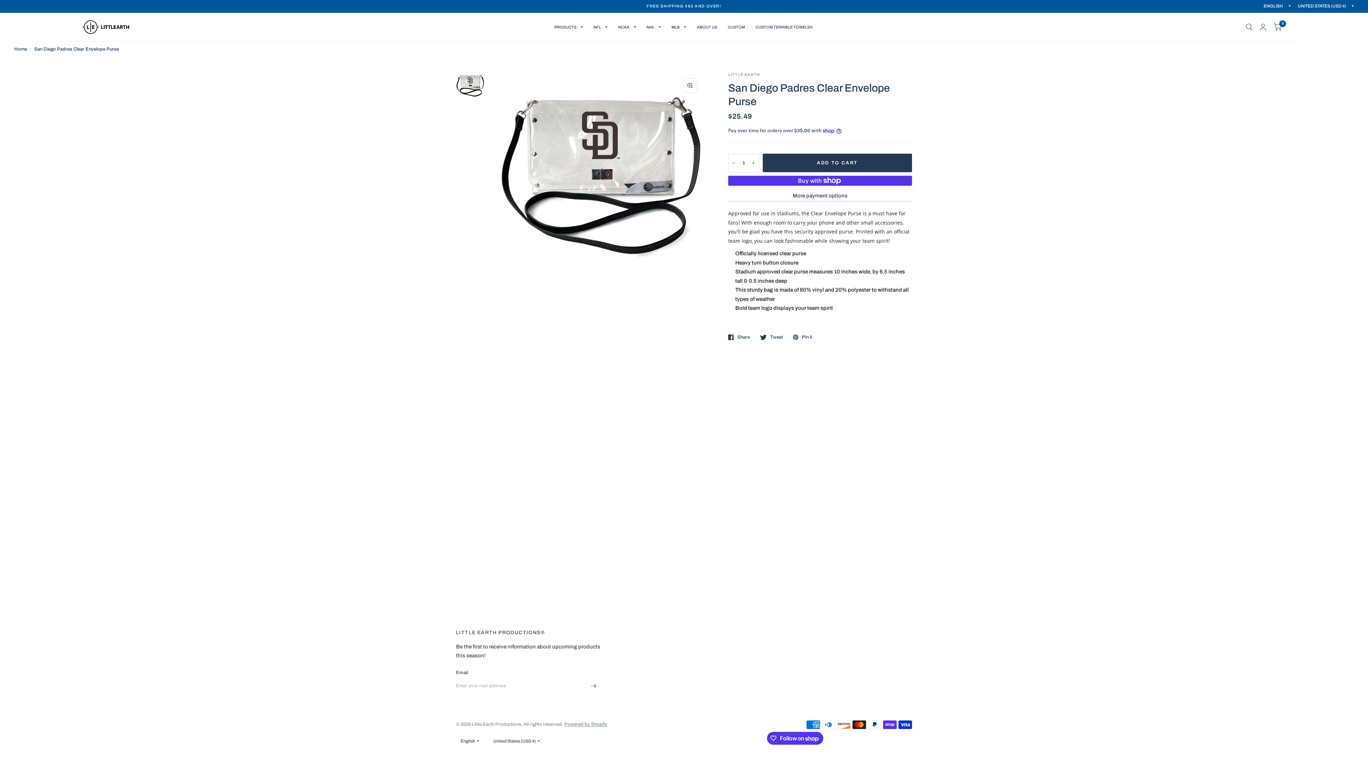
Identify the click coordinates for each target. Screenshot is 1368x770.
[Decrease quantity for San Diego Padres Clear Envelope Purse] (734, 163)
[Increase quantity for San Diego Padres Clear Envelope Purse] (753, 163)
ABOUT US (707, 27)
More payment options (820, 196)
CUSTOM (736, 27)
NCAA (623, 27)
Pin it (807, 337)
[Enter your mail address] (594, 686)
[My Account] (1263, 27)
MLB (676, 27)
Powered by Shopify (585, 724)
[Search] (1249, 27)
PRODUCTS (565, 27)
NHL (650, 27)
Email (462, 672)
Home (20, 49)
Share (743, 337)
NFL (597, 27)
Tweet (776, 337)
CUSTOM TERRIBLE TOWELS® (784, 27)
